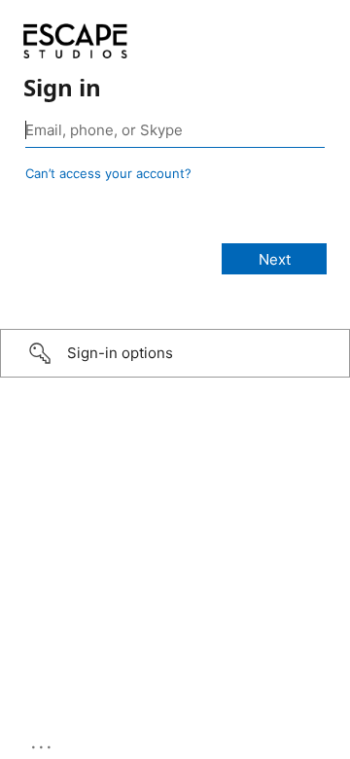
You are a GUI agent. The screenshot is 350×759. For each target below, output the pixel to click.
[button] (175, 353)
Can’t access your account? (108, 173)
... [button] (42, 742)
